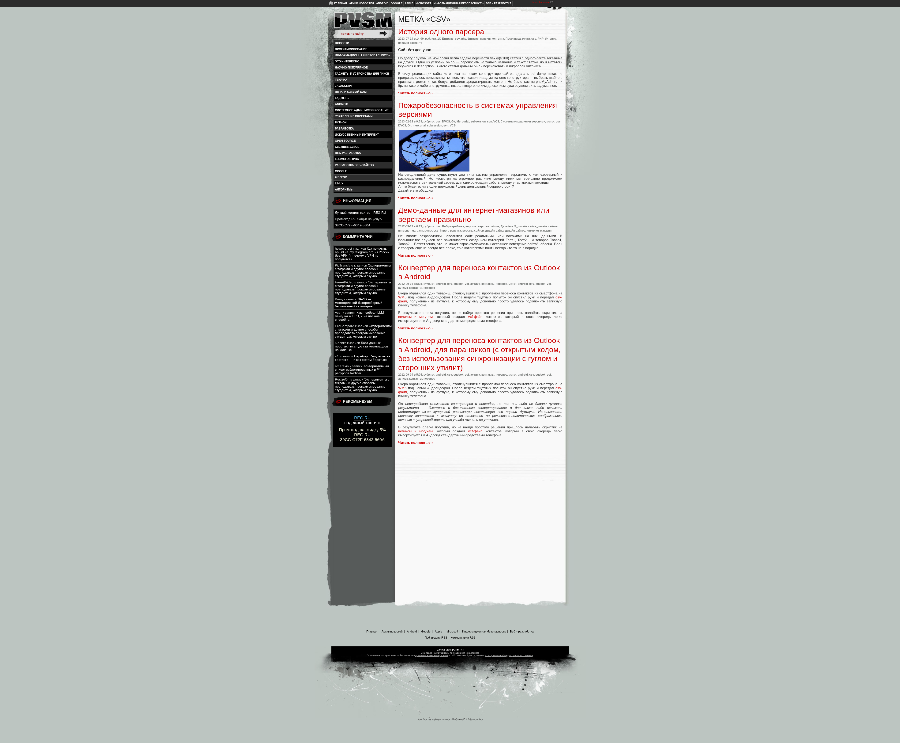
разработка (344, 128)
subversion (478, 121)
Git (453, 121)
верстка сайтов (488, 226)
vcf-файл (475, 317)
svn (489, 121)
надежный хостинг (362, 420)
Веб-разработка (348, 153)
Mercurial (463, 121)
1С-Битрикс (445, 38)
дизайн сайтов (547, 226)
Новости (342, 43)
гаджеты (342, 98)
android (341, 104)
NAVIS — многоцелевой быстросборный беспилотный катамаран (358, 302)
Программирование (351, 49)
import (444, 230)
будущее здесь (347, 147)
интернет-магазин (410, 230)
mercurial (419, 125)
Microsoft (423, 3)
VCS (496, 121)
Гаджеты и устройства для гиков (362, 73)
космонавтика (347, 159)
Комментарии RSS (463, 637)
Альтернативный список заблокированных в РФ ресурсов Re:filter (362, 369)
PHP (541, 38)
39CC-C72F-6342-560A (352, 225)
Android (382, 3)
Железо (341, 177)
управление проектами (354, 116)
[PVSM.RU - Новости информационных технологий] (363, 22)
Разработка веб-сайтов (354, 165)
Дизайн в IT (508, 226)
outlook (458, 284)
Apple (409, 3)
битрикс (473, 38)
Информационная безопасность (459, 3)
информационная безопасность (362, 55)
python (341, 122)
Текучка (341, 79)
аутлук (475, 284)
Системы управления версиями (523, 121)
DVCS (446, 121)
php (463, 38)
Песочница (513, 38)
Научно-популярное (351, 67)
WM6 (402, 297)
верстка (470, 226)
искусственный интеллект (357, 134)
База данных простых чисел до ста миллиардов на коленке (361, 346)
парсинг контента (492, 38)
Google (396, 3)
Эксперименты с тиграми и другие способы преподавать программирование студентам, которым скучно (363, 271)
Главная (340, 3)
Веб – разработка (498, 3)
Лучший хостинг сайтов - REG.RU (360, 212)
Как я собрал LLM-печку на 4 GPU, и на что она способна (360, 316)
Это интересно (347, 61)
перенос (501, 284)
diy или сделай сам (351, 92)
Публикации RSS (436, 637)
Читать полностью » (415, 93)
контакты (487, 284)
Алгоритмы (344, 189)
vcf (467, 284)
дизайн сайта (527, 226)
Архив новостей (361, 3)
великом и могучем (415, 317)
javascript (343, 86)
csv (457, 38)
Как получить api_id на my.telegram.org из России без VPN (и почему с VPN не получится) (362, 254)
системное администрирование (362, 110)
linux (339, 183)
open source (345, 140)
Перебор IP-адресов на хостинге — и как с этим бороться (362, 358)
